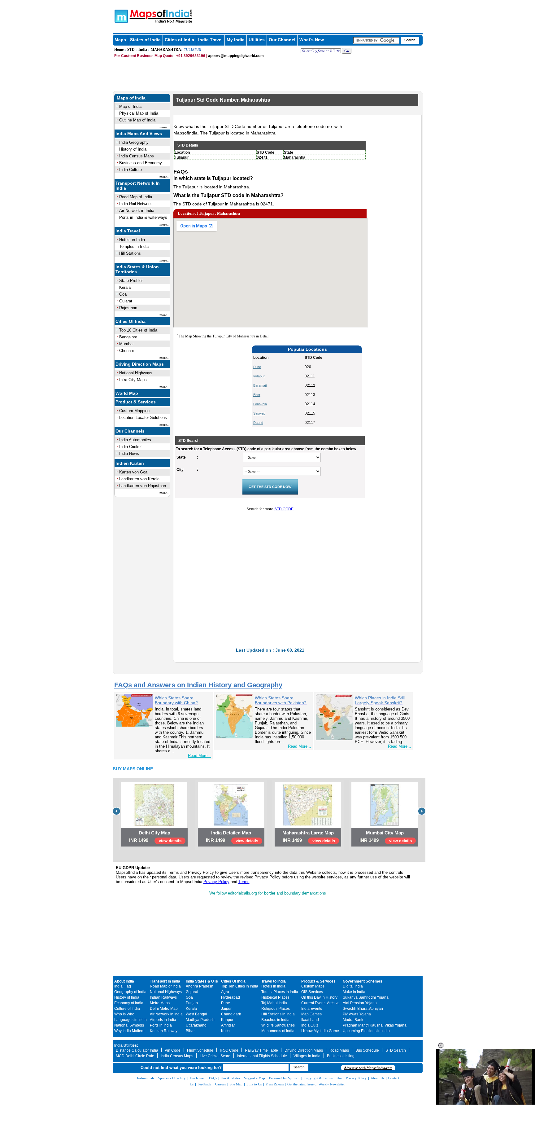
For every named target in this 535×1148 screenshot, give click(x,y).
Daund (258, 422)
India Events (311, 1008)
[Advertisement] (215, 386)
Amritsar (228, 1025)
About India (124, 981)
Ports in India (161, 1025)
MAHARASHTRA (166, 49)
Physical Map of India (138, 113)
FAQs (213, 1078)
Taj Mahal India (274, 1003)
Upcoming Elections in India (366, 1031)
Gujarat (125, 301)
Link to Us (254, 1084)
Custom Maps (312, 986)
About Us (377, 1078)
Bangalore (128, 337)
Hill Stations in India (278, 1014)
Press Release (275, 1084)
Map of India (130, 106)
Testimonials (145, 1078)
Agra (225, 992)
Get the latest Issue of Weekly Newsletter (316, 1084)
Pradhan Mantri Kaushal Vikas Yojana (375, 1025)
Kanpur (227, 1020)
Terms (244, 881)
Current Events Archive (320, 1003)
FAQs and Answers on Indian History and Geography (198, 685)
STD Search (395, 1050)
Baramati (260, 385)
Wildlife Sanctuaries (278, 1025)
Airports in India (163, 1020)
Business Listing (340, 1056)
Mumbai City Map (385, 832)
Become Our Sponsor (284, 1078)
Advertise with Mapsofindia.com (368, 1068)
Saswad (259, 413)
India (142, 49)
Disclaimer (197, 1078)
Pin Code (173, 1050)
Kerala (125, 287)
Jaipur (226, 1008)
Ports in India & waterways (143, 217)
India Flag (122, 986)
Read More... (199, 755)
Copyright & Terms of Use (323, 1078)
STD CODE (284, 509)
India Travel (210, 39)
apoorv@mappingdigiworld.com (236, 56)
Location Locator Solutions (143, 417)
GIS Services (312, 992)
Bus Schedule (367, 1050)
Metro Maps (160, 1003)
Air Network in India (136, 210)
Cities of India (179, 39)
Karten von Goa (133, 472)
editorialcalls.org (242, 893)
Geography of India (130, 992)
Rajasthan (128, 308)
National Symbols (129, 1025)
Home (119, 49)
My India (236, 39)
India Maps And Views (138, 133)
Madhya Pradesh (200, 1020)
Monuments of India (277, 1031)
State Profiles (131, 280)
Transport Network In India (137, 186)
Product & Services (135, 401)
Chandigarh (231, 1014)
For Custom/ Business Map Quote (143, 56)
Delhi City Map (154, 832)
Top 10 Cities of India (138, 330)
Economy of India (128, 1003)
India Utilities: (126, 1045)
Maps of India (131, 97)
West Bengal (196, 1014)
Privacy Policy (216, 881)
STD (131, 49)
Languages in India (130, 1020)
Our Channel (282, 39)
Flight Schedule (200, 1050)
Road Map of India (135, 197)
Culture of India (127, 1008)
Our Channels (130, 431)
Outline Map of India (137, 120)
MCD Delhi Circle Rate (135, 1056)
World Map (126, 393)
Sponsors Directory (172, 1078)
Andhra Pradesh (199, 986)
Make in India (354, 992)
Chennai (126, 350)
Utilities (257, 39)
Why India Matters (129, 1031)
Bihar (190, 1031)
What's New (311, 39)
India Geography (134, 142)
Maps (120, 39)
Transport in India (165, 981)
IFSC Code (229, 1050)
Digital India (353, 986)
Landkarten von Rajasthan (142, 485)
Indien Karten (129, 463)
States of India (145, 39)
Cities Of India (130, 321)
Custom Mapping (134, 410)
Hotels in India (132, 239)
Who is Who (124, 1014)
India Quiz (309, 1025)
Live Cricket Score (215, 1056)
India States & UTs (202, 981)
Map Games (311, 1014)
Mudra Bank (353, 1020)
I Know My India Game (320, 1031)
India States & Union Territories (137, 269)
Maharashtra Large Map (308, 832)
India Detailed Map (231, 832)
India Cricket (130, 446)
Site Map (236, 1084)
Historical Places (275, 997)
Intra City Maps (133, 379)
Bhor (256, 395)
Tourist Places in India (279, 992)
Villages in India (307, 1056)
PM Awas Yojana (357, 1014)
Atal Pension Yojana (360, 1003)
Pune (257, 367)
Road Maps (339, 1050)
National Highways (135, 373)
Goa (123, 294)
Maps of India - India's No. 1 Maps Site (120, 15)
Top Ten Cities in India (239, 986)
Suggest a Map (254, 1078)
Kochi (226, 1031)
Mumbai (126, 343)
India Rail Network (135, 203)
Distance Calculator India (137, 1050)
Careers (220, 1084)
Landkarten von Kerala (139, 479)
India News (129, 453)
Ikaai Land (310, 1020)
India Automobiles (135, 440)
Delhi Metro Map (164, 1008)
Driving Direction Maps (139, 364)
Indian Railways (163, 997)
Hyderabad (230, 997)
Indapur (259, 376)
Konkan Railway (163, 1031)
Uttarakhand (196, 1025)
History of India (132, 149)
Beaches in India (275, 1020)
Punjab (192, 1003)
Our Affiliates (230, 1078)
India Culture (130, 169)
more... (164, 127)
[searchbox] (376, 40)
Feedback (204, 1084)
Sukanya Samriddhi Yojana (366, 997)
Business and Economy (140, 163)
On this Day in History (319, 997)
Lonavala (260, 404)
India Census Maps (136, 156)
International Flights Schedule (262, 1056)
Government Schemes (362, 981)
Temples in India (134, 246)
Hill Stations (130, 253)
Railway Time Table (261, 1050)
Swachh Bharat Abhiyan (363, 1008)
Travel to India (273, 981)
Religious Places (275, 1008)
